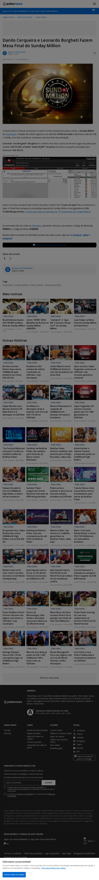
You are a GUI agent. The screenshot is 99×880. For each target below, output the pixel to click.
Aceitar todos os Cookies (14, 874)
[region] (49, 869)
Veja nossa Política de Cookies (53, 868)
